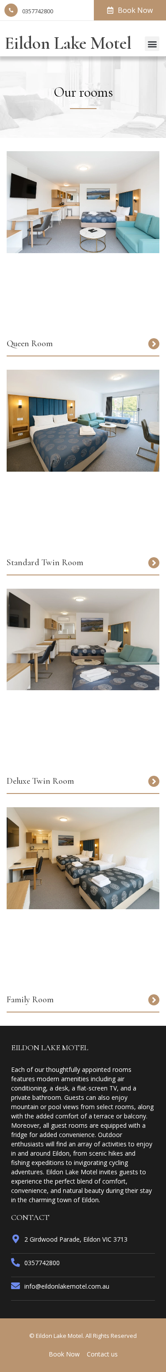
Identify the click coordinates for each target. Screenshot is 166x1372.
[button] (152, 43)
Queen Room (30, 343)
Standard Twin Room (45, 562)
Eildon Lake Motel (67, 43)
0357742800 (37, 11)
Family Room (30, 999)
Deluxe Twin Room (40, 781)
